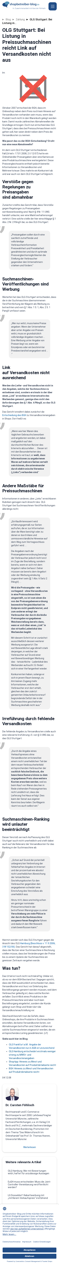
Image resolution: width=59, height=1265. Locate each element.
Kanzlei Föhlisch (39, 8)
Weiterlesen (29, 1147)
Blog (8, 19)
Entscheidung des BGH (14, 415)
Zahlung (20, 19)
